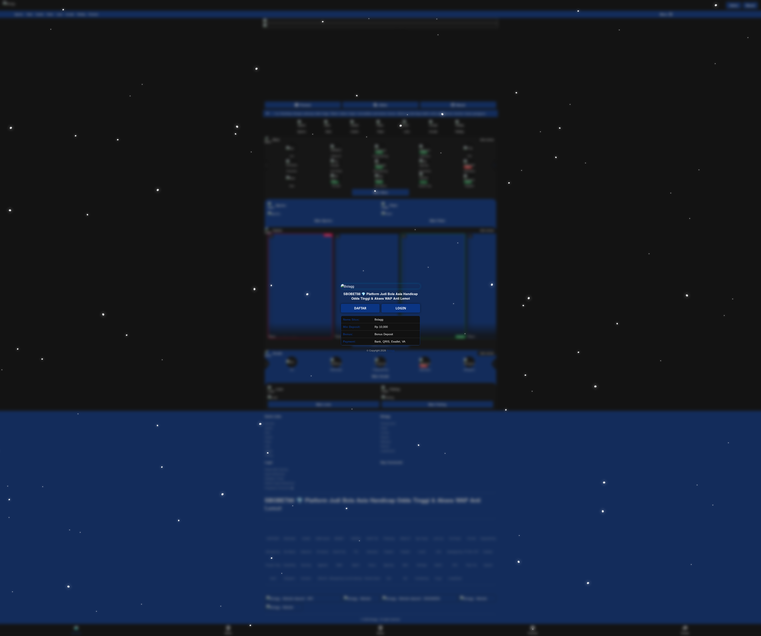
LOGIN (401, 308)
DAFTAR (360, 308)
